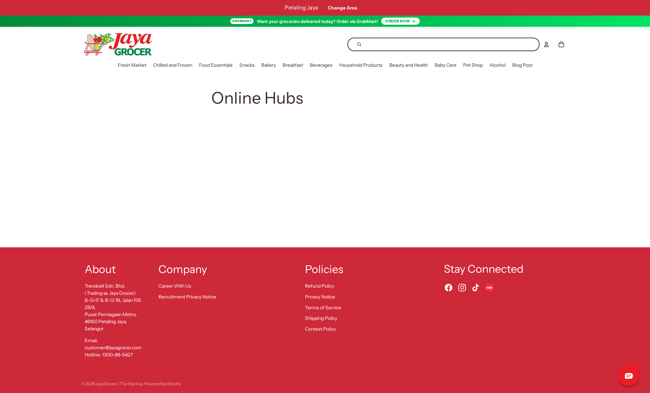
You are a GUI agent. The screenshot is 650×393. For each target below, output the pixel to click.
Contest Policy (320, 329)
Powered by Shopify (162, 383)
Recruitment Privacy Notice (187, 297)
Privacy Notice (320, 297)
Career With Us (174, 286)
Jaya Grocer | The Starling (119, 383)
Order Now (397, 21)
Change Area (342, 8)
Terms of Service (323, 308)
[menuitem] (132, 65)
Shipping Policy (321, 318)
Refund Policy (319, 286)
